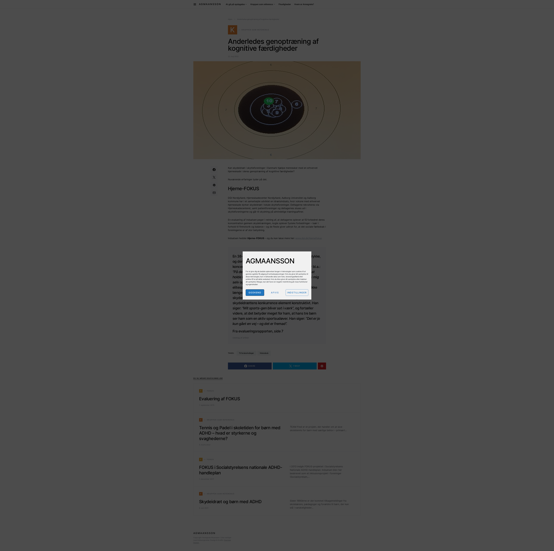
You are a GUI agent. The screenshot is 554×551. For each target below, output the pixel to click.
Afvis (275, 292)
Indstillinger (297, 292)
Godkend (255, 292)
